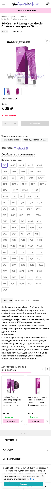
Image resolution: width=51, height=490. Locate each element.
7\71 (12, 252)
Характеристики (22, 300)
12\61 (6, 190)
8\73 (30, 271)
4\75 (30, 202)
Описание (7, 300)
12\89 (35, 190)
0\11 (21, 165)
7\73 (21, 252)
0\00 (12, 165)
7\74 (30, 252)
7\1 (36, 233)
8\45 (32, 264)
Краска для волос (11, 139)
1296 (5, 196)
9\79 (38, 283)
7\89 (14, 258)
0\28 (30, 165)
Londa (22, 17)
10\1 (21, 177)
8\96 (5, 277)
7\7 (4, 252)
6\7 (40, 227)
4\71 (21, 202)
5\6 (4, 215)
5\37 (29, 208)
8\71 (21, 271)
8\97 (14, 277)
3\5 (29, 196)
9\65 (21, 283)
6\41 (5, 227)
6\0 (22, 221)
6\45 (14, 227)
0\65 (14, 171)
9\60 (12, 283)
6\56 (32, 227)
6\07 (30, 221)
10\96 (15, 183)
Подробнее (34, 479)
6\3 (39, 221)
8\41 (14, 264)
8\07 (23, 258)
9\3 (4, 283)
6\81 (14, 233)
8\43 (23, 264)
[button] (47, 369)
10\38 (41, 177)
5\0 (4, 208)
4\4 (13, 202)
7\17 (14, 239)
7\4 (4, 246)
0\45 (5, 171)
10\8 (5, 183)
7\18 (23, 239)
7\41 (12, 246)
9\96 (5, 289)
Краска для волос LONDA (34, 139)
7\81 (5, 258)
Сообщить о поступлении (18, 154)
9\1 (30, 277)
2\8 (14, 196)
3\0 (21, 196)
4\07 (5, 202)
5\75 (5, 221)
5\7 (21, 215)
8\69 (5, 271)
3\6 (37, 196)
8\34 (5, 264)
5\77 (14, 221)
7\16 (5, 239)
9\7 (30, 283)
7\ (22, 233)
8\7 (13, 271)
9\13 (38, 277)
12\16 (43, 183)
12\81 (25, 190)
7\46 (30, 246)
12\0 (24, 183)
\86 (4, 177)
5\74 (38, 215)
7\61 (39, 246)
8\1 (31, 258)
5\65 (12, 215)
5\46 (38, 208)
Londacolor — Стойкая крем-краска (14, 19)
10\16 (30, 177)
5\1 (21, 208)
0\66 (23, 171)
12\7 (15, 190)
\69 (39, 171)
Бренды (13, 17)
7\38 (39, 239)
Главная (4, 17)
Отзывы (35, 300)
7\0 (28, 233)
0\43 (39, 165)
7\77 (39, 252)
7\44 (21, 246)
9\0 (22, 277)
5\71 (29, 215)
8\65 (41, 264)
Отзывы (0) (17, 31)
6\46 (23, 227)
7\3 (31, 239)
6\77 (5, 233)
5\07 (12, 208)
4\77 (39, 202)
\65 (31, 171)
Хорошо (23, 484)
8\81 (39, 271)
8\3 (39, 258)
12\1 (33, 183)
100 (12, 177)
